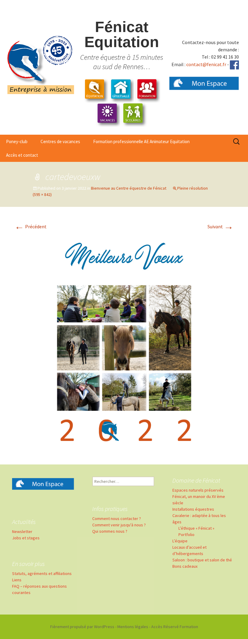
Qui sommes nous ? (109, 531)
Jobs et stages (26, 538)
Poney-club (17, 141)
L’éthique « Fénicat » (196, 528)
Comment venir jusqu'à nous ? (119, 525)
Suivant (220, 226)
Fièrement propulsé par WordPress (82, 626)
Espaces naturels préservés (198, 490)
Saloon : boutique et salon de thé (202, 560)
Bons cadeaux (184, 566)
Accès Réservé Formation (174, 626)
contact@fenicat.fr (206, 64)
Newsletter (22, 531)
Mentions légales (132, 626)
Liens (16, 580)
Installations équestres (193, 509)
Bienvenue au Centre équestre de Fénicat (128, 188)
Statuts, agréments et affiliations (42, 573)
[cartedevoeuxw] (124, 342)
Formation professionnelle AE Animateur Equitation (141, 141)
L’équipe (180, 541)
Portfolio (186, 534)
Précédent (31, 226)
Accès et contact (22, 155)
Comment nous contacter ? (116, 518)
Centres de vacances (60, 141)
